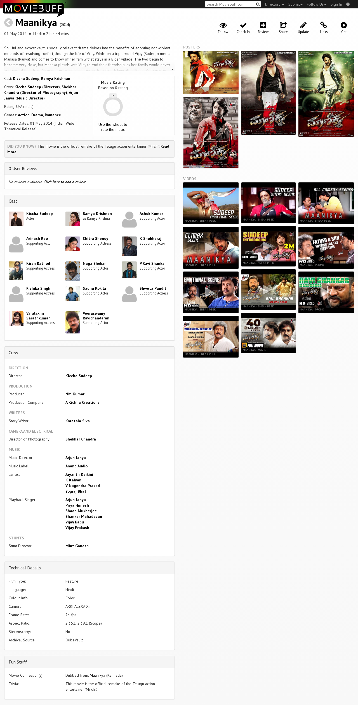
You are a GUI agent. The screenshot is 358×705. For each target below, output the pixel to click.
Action (24, 114)
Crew (13, 352)
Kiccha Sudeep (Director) (37, 86)
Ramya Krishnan (55, 78)
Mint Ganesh (77, 545)
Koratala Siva (77, 420)
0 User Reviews (23, 168)
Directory (273, 4)
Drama (37, 114)
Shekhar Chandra (80, 439)
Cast (13, 201)
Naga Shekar (94, 263)
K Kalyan (73, 480)
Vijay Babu (74, 522)
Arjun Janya (75, 457)
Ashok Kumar (151, 213)
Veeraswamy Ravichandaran (96, 316)
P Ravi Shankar (153, 263)
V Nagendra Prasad (82, 485)
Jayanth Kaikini (79, 474)
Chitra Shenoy (95, 238)
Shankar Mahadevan (83, 516)
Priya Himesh (77, 505)
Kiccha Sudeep (26, 78)
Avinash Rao (37, 238)
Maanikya (36, 22)
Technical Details (25, 568)
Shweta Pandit (153, 288)
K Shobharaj (150, 238)
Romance (53, 114)
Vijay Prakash (77, 527)
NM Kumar (74, 393)
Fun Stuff (18, 662)
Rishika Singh (38, 288)
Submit (294, 4)
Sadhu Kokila (94, 288)
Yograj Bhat (75, 491)
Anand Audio (76, 466)
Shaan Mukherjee (81, 510)
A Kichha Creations (82, 402)
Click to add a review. (65, 181)
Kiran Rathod (38, 263)
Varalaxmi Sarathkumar (38, 316)
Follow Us (315, 4)
